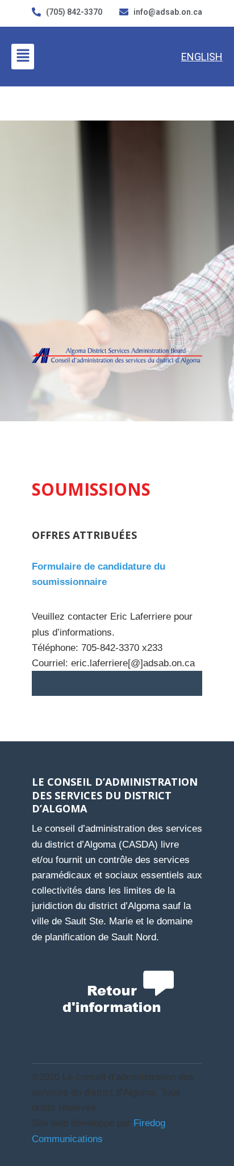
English (202, 57)
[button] (22, 56)
